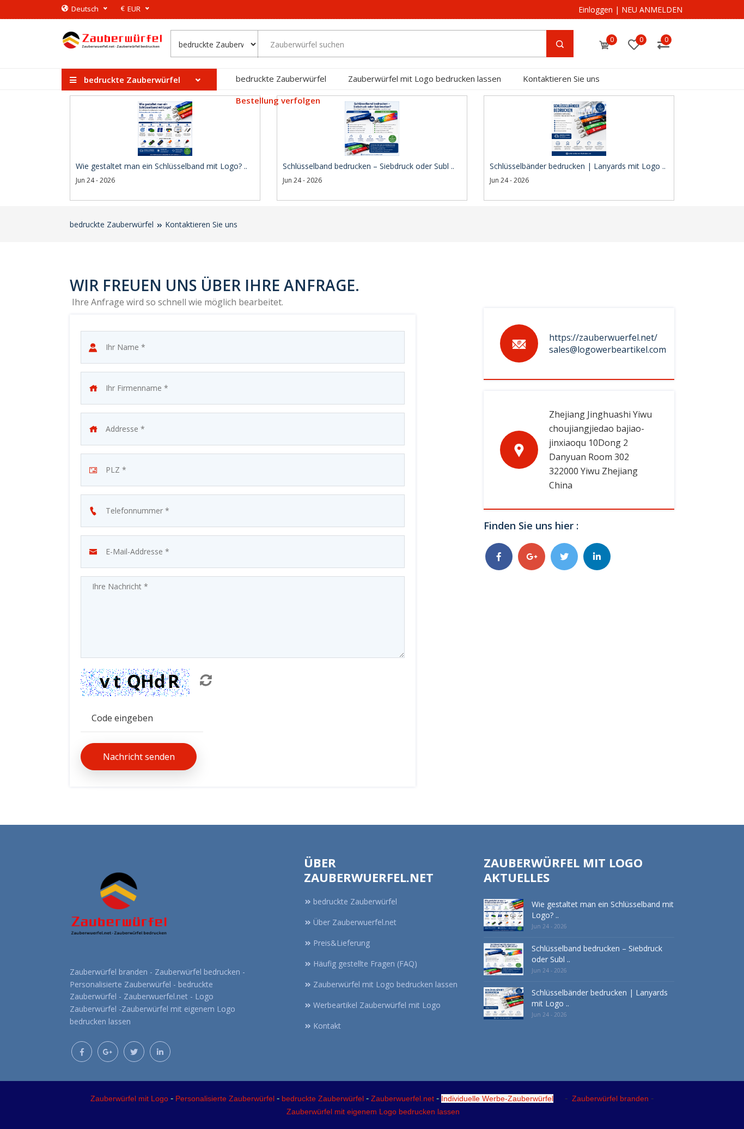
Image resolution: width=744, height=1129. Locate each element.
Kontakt (327, 1026)
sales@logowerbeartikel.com (607, 349)
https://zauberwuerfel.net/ (603, 337)
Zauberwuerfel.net (402, 1098)
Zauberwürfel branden (610, 1098)
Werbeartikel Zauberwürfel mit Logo (377, 1005)
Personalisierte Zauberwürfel (225, 1098)
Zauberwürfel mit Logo (129, 1098)
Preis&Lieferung (341, 943)
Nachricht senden (139, 757)
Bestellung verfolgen (278, 100)
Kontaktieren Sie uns (561, 78)
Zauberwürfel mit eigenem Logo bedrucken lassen (373, 1111)
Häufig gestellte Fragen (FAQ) (365, 963)
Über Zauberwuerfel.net (355, 922)
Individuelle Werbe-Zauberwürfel (497, 1098)
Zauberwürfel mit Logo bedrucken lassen (424, 78)
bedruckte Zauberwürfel (281, 78)
